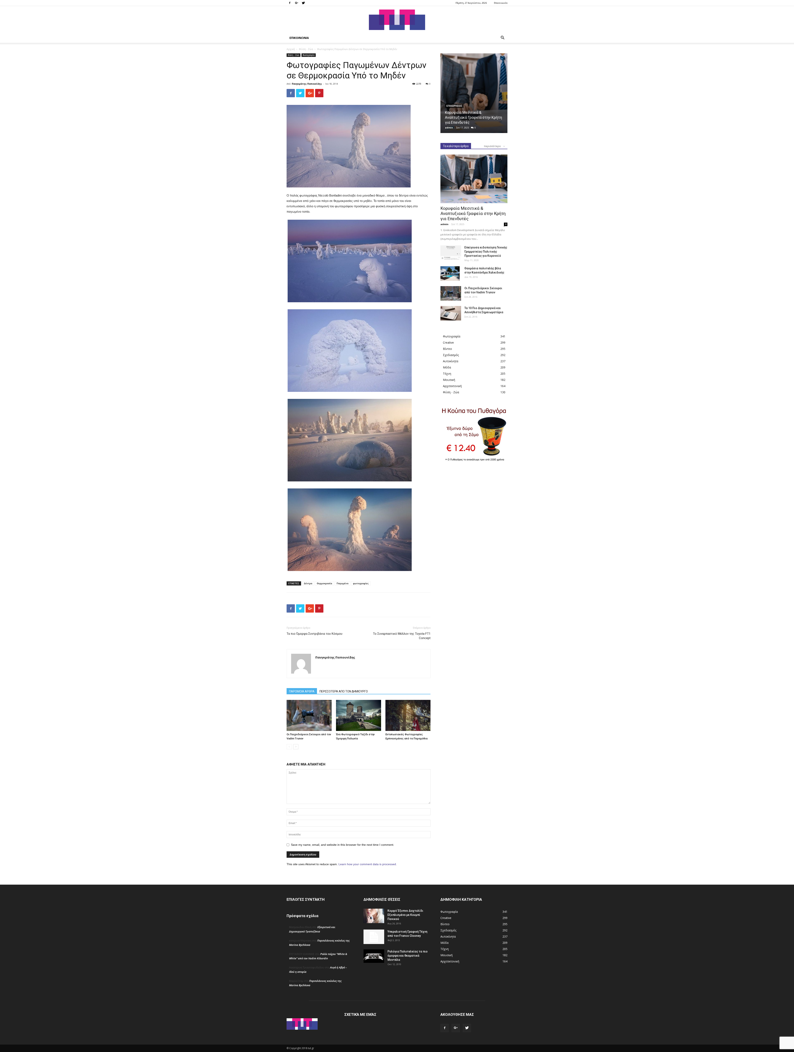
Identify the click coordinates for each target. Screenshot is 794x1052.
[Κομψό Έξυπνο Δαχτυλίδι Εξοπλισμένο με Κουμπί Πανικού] (374, 916)
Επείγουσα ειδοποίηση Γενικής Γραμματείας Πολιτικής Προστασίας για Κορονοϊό (485, 251)
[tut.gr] (397, 20)
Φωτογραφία (308, 55)
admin (449, 127)
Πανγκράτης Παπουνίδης (307, 83)
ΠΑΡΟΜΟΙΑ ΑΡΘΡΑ (301, 691)
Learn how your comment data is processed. (367, 864)
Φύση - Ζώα (306, 49)
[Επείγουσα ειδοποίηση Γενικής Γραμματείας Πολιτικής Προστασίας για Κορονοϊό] (450, 252)
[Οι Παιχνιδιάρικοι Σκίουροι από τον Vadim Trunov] (309, 715)
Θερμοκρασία (324, 583)
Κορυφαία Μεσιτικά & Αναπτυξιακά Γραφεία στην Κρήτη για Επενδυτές (473, 117)
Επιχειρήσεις (454, 105)
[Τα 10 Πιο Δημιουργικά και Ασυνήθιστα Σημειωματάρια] (450, 313)
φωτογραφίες (361, 583)
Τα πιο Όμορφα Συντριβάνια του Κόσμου (314, 634)
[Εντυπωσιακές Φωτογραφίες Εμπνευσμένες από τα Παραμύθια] (407, 715)
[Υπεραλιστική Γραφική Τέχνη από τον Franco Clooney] (374, 937)
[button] (502, 38)
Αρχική (291, 49)
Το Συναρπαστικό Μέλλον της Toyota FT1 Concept (401, 636)
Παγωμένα (342, 583)
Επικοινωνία (500, 2)
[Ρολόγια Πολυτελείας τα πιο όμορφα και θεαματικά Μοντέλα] (374, 956)
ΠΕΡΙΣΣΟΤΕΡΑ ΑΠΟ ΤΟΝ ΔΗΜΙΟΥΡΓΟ (343, 691)
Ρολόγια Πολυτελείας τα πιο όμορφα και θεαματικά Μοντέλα (407, 955)
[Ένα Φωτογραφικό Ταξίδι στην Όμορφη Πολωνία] (358, 715)
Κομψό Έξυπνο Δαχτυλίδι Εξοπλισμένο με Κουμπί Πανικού (405, 915)
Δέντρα (308, 583)
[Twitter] (303, 3)
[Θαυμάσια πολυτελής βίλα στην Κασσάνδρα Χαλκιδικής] (450, 273)
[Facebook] (290, 3)
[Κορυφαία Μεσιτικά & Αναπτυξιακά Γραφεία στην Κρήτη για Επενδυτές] (473, 93)
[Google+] (296, 3)
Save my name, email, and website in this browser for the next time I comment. (342, 844)
